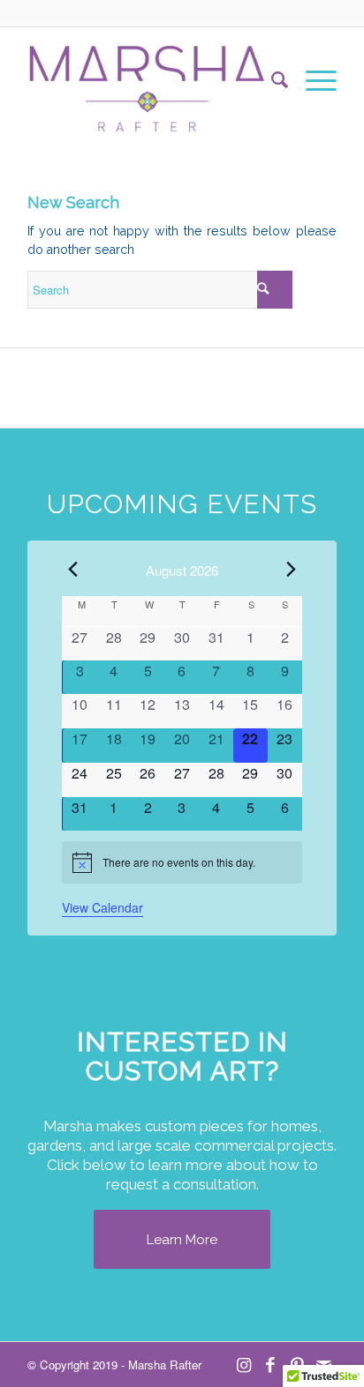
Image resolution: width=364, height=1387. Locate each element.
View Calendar (102, 907)
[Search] (271, 80)
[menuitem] (271, 80)
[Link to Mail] (323, 1364)
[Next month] (291, 568)
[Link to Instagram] (244, 1364)
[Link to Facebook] (270, 1364)
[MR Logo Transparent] (151, 80)
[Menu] (312, 80)
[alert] (181, 862)
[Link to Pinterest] (297, 1364)
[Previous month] (72, 568)
